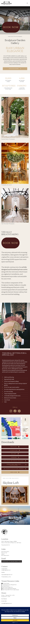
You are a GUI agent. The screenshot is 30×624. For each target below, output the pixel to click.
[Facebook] (15, 411)
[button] (27, 3)
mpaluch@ (3, 574)
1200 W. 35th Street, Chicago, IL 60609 (9, 541)
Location (4, 539)
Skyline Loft (11, 483)
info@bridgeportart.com (6, 570)
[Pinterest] (19, 411)
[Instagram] (10, 411)
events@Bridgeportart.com (6, 603)
